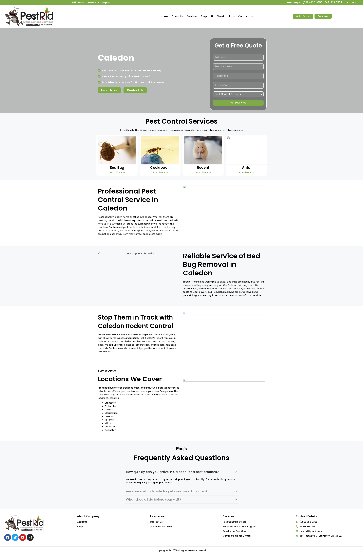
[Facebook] (7, 537)
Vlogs (231, 16)
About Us (177, 16)
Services (192, 16)
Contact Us (245, 16)
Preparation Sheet (212, 16)
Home (164, 16)
